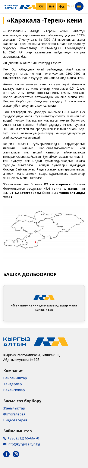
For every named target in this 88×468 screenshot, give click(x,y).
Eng (51, 6)
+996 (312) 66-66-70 (23, 438)
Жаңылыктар (14, 408)
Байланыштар (15, 378)
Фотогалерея (14, 414)
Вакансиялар (14, 390)
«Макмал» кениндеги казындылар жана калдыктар (44, 307)
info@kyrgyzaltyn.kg (23, 444)
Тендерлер (12, 384)
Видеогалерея (15, 420)
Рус (41, 6)
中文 (62, 6)
